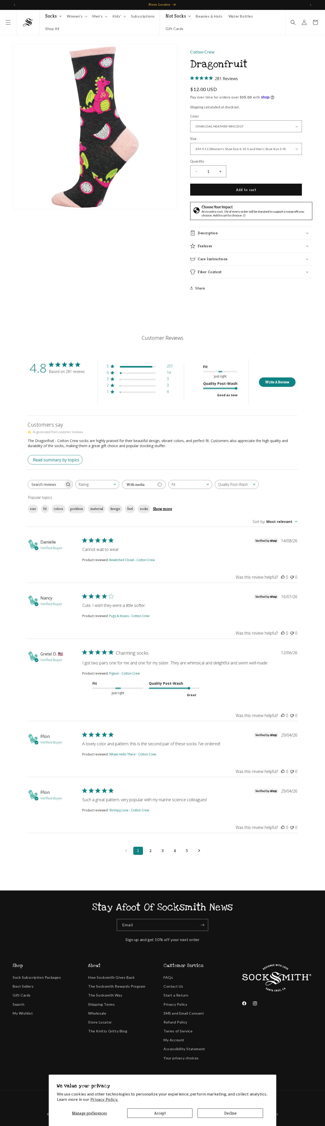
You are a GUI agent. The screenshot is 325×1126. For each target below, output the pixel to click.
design (115, 508)
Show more (162, 508)
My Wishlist (23, 1013)
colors (58, 508)
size (33, 508)
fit (45, 508)
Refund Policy (175, 1022)
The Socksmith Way (105, 995)
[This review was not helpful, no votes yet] (292, 577)
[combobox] (97, 484)
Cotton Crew (202, 51)
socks (144, 508)
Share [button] (200, 288)
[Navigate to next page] (199, 851)
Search (19, 1004)
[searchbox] (45, 484)
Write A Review (277, 382)
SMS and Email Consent (184, 1013)
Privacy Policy (175, 1004)
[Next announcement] (310, 5)
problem (76, 508)
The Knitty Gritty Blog (107, 1031)
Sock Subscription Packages (37, 977)
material (96, 508)
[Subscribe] (202, 925)
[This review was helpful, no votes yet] (283, 577)
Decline (230, 1113)
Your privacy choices (181, 1058)
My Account (174, 1040)
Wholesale (97, 1013)
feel (130, 508)
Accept (160, 1113)
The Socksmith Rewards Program (116, 986)
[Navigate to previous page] (126, 851)
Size (193, 139)
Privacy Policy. (104, 1099)
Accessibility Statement (184, 1049)
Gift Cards (22, 995)
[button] (8, 22)
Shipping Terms (101, 1004)
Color (194, 116)
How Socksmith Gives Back (111, 977)
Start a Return (176, 995)
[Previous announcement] (14, 5)
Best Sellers (23, 986)
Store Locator (100, 1022)
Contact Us (173, 986)
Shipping (196, 107)
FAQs (168, 977)
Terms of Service (178, 1031)
